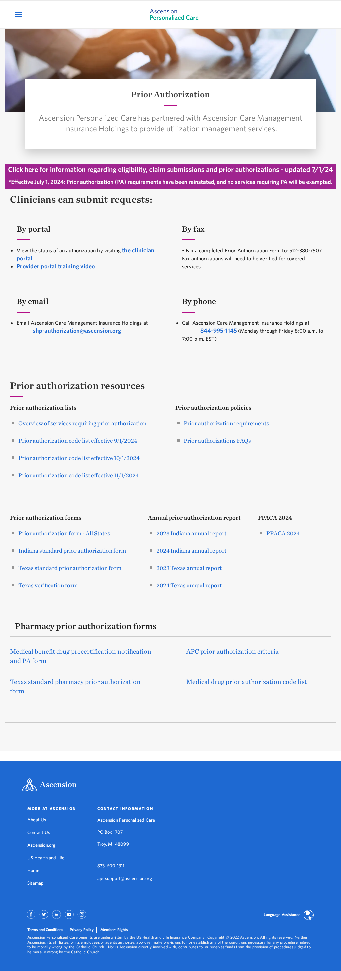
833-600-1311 (110, 866)
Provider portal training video (56, 266)
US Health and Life (46, 858)
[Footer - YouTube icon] (69, 917)
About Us (36, 820)
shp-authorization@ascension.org (77, 330)
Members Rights (114, 929)
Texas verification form (48, 585)
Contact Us (38, 832)
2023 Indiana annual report (191, 533)
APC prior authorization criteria (232, 651)
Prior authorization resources (77, 385)
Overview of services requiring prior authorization (82, 423)
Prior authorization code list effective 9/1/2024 (77, 440)
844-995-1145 (218, 330)
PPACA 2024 (283, 533)
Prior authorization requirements (226, 423)
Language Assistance (282, 914)
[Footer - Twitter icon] (43, 917)
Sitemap (35, 883)
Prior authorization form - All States (64, 533)
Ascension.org (41, 845)
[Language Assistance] (309, 915)
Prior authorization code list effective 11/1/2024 (78, 475)
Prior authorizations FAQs (217, 440)
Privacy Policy (82, 929)
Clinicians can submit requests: (81, 199)
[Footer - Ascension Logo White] (49, 785)
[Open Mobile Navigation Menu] (19, 14)
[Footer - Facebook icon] (31, 917)
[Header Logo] (170, 14)
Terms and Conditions (45, 929)
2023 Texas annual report (189, 568)
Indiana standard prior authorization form (72, 550)
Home (33, 870)
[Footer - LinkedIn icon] (56, 917)
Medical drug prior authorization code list (246, 681)
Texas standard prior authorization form (69, 568)
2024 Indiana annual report (191, 550)
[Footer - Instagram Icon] (81, 917)
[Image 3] (170, 177)
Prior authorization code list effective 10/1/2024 (79, 458)
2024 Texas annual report (189, 585)
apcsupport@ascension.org (124, 878)
